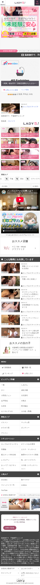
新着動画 (7, 367)
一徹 (2, 385)
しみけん (24, 385)
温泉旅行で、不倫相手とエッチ (12, 538)
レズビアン (5, 460)
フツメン (4, 433)
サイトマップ (6, 573)
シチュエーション (7, 438)
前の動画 (4, 186)
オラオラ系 (5, 428)
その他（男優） (27, 411)
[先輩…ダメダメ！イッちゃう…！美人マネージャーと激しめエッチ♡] (19, 504)
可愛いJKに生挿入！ (29, 279)
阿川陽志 (24, 406)
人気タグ (4, 474)
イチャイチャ (22, 179)
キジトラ (11, 121)
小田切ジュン (6, 395)
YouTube (4, 490)
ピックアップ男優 (7, 379)
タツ (2, 390)
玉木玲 (3, 406)
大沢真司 (24, 395)
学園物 (3, 449)
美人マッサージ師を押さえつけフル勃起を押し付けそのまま (30, 333)
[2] (10, 94)
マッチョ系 (25, 422)
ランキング (8, 373)
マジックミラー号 (7, 485)
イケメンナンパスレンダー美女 (30, 319)
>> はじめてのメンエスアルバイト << (20, 235)
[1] (8, 94)
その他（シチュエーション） (29, 467)
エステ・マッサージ (28, 449)
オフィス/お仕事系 (28, 444)
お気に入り (28, 373)
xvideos (24, 485)
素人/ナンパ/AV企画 (8, 455)
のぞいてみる (9, 528)
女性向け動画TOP (8, 568)
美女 (8, 179)
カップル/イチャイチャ (9, 444)
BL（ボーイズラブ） (28, 460)
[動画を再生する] (10, 108)
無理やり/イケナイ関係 (29, 455)
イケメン (4, 422)
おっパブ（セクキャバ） (8, 467)
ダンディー (25, 428)
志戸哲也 (4, 401)
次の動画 (35, 186)
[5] (15, 94)
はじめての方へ (27, 568)
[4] (14, 94)
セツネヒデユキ (7, 411)
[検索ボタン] (37, 3)
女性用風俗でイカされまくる (30, 306)
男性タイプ (5, 417)
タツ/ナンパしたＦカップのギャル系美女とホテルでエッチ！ (30, 294)
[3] (12, 94)
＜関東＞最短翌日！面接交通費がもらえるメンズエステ (20, 83)
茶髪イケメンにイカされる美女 (30, 267)
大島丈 (23, 401)
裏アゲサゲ (25, 480)
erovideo (4, 480)
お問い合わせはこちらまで (29, 574)
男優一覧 (27, 367)
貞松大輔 (24, 390)
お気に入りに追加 (11, 90)
